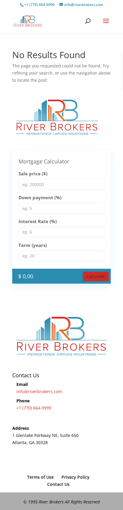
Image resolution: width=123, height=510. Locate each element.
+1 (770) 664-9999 (33, 408)
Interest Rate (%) (38, 221)
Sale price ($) (33, 174)
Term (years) (33, 245)
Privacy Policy (75, 477)
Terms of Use (40, 477)
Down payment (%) (40, 197)
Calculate (96, 276)
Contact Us (58, 484)
